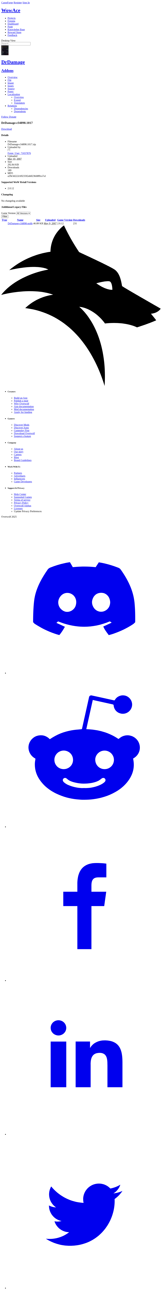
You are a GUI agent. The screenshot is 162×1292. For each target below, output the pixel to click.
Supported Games (23, 497)
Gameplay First (21, 430)
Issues (11, 85)
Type (4, 220)
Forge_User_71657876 (19, 153)
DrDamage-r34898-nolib (20, 223)
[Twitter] (84, 1288)
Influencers (19, 478)
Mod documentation (24, 409)
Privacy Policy (21, 502)
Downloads (79, 220)
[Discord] (84, 673)
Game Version (64, 220)
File (9, 80)
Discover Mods (21, 424)
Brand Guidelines (22, 460)
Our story (18, 451)
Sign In (26, 2)
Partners (18, 473)
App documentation (24, 406)
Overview (13, 77)
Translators (19, 103)
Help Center (20, 494)
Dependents (20, 111)
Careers (18, 454)
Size (38, 220)
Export (17, 100)
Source (11, 88)
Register (18, 2)
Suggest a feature (22, 436)
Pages (10, 91)
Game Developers (23, 481)
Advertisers (19, 476)
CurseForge (7, 2)
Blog (16, 457)
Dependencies (21, 108)
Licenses (18, 508)
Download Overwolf (24, 433)
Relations (12, 105)
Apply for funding (23, 412)
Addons (7, 70)
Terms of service (22, 500)
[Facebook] (84, 980)
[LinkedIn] (84, 1134)
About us (18, 448)
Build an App (20, 398)
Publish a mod (21, 400)
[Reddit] (84, 826)
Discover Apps (21, 427)
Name (20, 220)
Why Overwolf (21, 403)
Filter (5, 216)
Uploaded (50, 220)
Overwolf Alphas (22, 505)
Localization (14, 94)
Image (11, 83)
